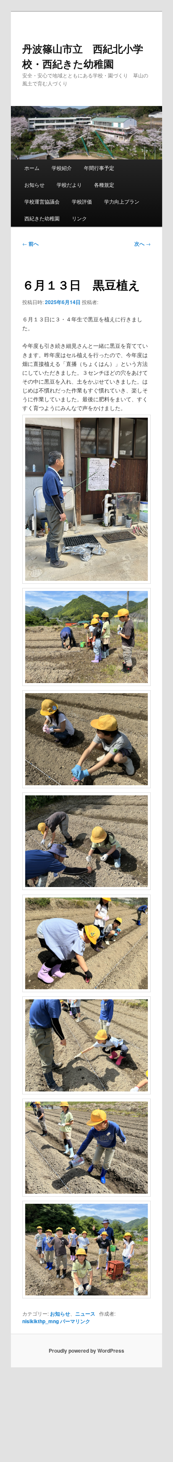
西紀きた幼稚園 (42, 218)
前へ (30, 243)
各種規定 (104, 184)
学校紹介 (62, 167)
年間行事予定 (99, 167)
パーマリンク (75, 1321)
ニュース (85, 1313)
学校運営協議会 (42, 201)
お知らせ (34, 184)
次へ (142, 243)
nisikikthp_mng (40, 1321)
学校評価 (82, 201)
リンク (79, 218)
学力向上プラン (121, 201)
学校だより (69, 184)
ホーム (31, 167)
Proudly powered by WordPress (86, 1350)
